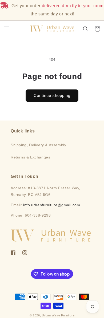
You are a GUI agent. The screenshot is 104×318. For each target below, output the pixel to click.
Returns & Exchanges (30, 157)
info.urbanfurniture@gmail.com (51, 205)
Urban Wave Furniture (58, 315)
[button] (7, 29)
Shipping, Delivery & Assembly (38, 145)
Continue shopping (52, 95)
